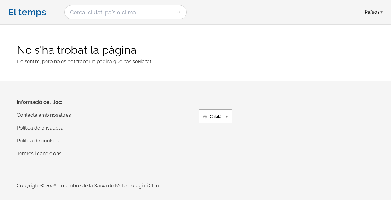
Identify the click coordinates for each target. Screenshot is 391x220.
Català (215, 116)
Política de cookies (38, 141)
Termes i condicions (39, 153)
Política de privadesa (40, 128)
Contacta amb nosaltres (44, 115)
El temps (27, 12)
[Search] (178, 12)
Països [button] (374, 12)
